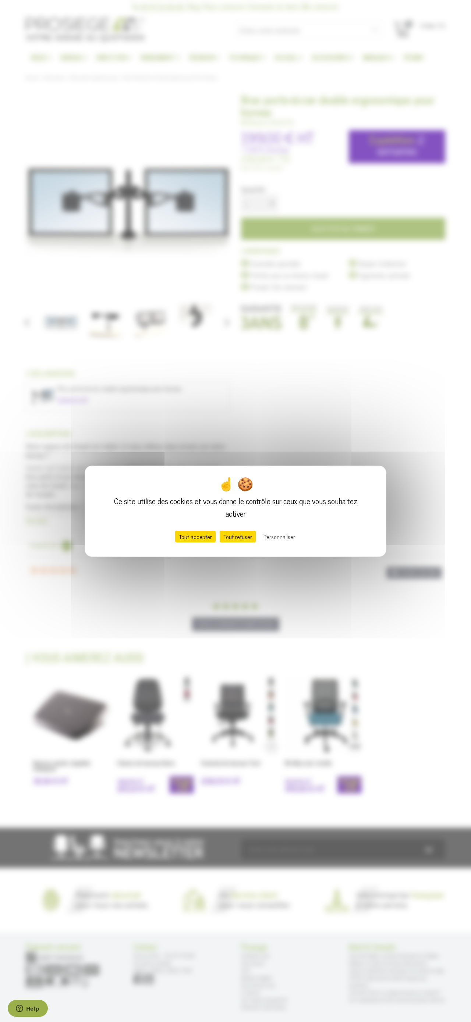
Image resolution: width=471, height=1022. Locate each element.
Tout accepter (195, 536)
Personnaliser (279, 536)
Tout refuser (237, 536)
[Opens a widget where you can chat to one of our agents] (27, 1009)
